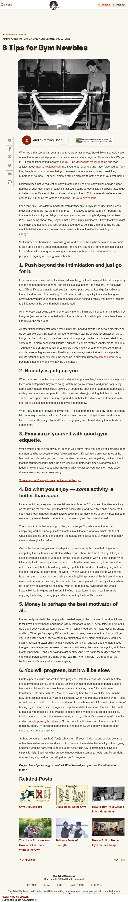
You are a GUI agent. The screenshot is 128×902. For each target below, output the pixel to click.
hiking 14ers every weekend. (80, 198)
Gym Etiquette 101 (30, 806)
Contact (31, 884)
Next (117, 860)
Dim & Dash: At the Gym (71, 806)
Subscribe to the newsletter (18, 899)
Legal (46, 884)
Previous (30, 860)
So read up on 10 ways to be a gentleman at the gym (50, 480)
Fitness (10, 34)
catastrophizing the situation (44, 721)
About (61, 884)
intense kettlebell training (50, 166)
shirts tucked (32, 402)
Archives (96, 884)
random (106, 5)
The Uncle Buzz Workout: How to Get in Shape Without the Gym (35, 845)
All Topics (77, 884)
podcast (121, 5)
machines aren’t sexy (108, 357)
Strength (21, 34)
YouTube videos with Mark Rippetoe (85, 162)
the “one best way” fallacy (103, 553)
